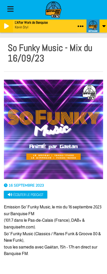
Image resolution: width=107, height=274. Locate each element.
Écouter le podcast (27, 194)
